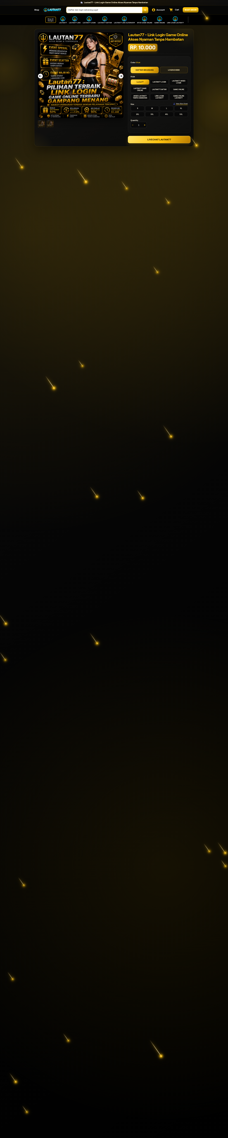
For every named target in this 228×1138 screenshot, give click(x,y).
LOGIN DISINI (174, 70)
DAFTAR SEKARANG (145, 70)
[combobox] (104, 10)
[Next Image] (119, 76)
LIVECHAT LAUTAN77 (159, 139)
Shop (36, 10)
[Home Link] (53, 10)
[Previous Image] (42, 76)
